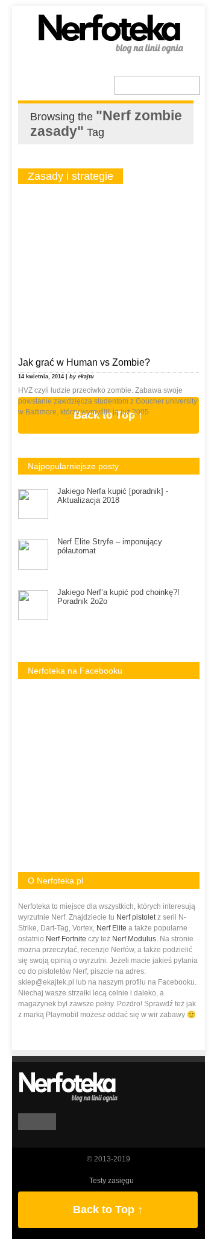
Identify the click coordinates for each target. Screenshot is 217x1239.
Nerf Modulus (134, 939)
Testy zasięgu (111, 1180)
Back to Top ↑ (108, 1210)
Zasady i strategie (70, 176)
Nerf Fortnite (66, 939)
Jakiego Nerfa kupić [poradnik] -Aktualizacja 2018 (112, 496)
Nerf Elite (111, 928)
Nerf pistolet (136, 917)
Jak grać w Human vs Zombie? (84, 362)
